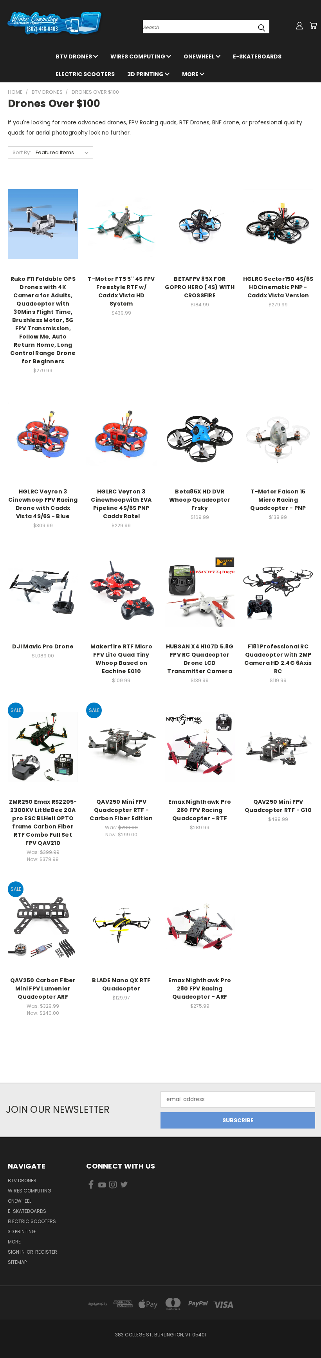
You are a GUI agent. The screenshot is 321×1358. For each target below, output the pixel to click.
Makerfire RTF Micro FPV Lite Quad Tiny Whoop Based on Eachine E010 (121, 659)
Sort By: (22, 152)
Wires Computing (138, 56)
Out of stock (121, 231)
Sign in (17, 1252)
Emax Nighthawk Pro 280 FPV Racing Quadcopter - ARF (199, 988)
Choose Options (121, 598)
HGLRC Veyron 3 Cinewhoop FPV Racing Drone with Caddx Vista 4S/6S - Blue (43, 504)
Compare (40, 216)
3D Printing (146, 74)
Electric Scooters (85, 74)
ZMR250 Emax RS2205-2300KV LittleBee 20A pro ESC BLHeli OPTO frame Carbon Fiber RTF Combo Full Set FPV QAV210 (43, 822)
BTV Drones (74, 56)
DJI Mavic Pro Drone (43, 646)
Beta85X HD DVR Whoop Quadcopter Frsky (200, 500)
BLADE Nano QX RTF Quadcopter (121, 984)
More (191, 74)
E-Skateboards (257, 56)
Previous (309, 1333)
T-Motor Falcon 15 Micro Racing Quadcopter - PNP (278, 500)
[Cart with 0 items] (313, 25)
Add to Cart (42, 231)
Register (46, 1252)
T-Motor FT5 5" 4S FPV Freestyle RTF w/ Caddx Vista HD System (121, 291)
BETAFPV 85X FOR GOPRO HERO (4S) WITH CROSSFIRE (200, 287)
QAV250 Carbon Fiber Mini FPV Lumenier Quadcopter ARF (43, 988)
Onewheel (200, 56)
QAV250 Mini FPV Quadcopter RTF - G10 (278, 806)
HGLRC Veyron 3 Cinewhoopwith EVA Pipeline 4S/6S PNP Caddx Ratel (121, 504)
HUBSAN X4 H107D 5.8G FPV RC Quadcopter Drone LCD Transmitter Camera (200, 659)
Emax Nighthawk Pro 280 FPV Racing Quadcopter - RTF (199, 810)
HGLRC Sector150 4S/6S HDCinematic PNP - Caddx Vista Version (278, 287)
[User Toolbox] (299, 25)
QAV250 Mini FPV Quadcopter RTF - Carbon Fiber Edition (121, 810)
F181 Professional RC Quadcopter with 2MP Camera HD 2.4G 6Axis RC (278, 659)
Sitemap (17, 1262)
